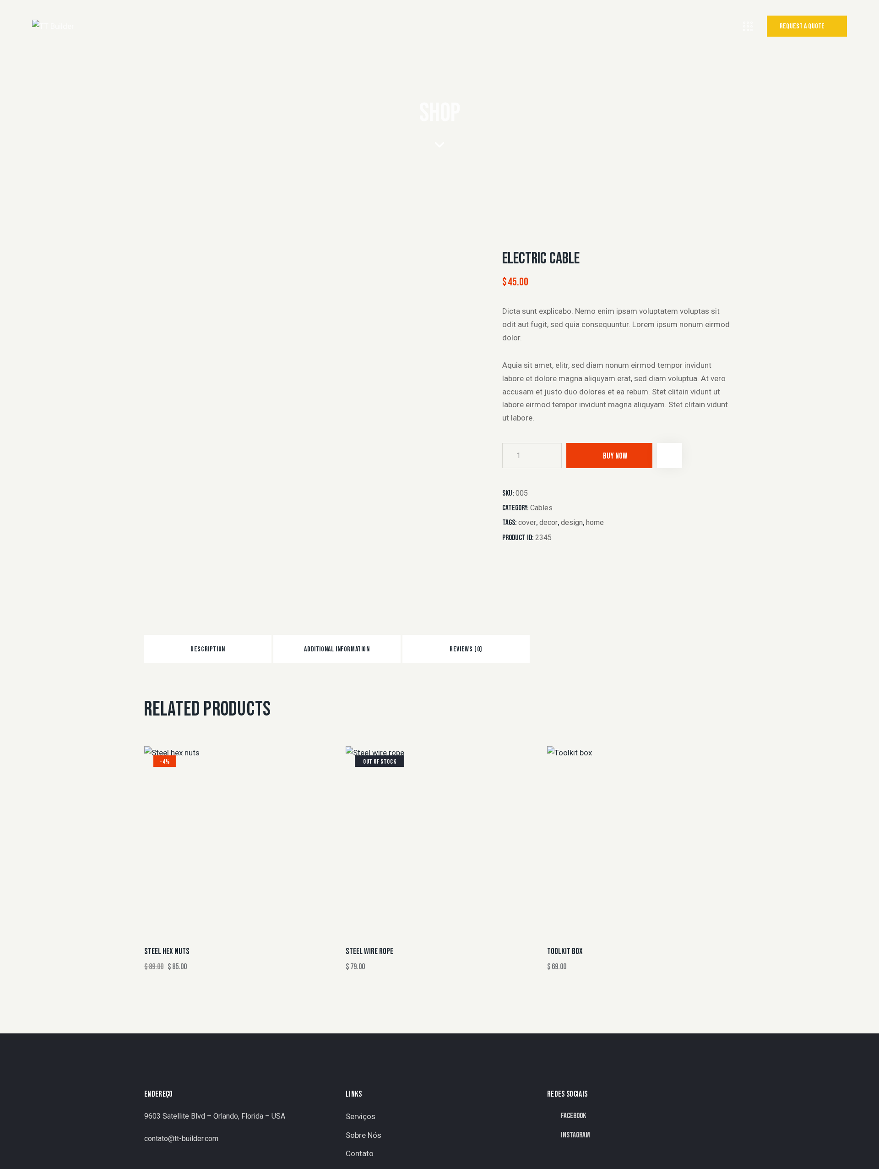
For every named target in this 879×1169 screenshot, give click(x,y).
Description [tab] (207, 649)
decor (548, 522)
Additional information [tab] (336, 649)
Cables (541, 507)
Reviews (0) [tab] (466, 649)
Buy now (615, 456)
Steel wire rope (369, 951)
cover (527, 522)
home (595, 522)
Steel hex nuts (167, 951)
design (572, 522)
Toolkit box (565, 951)
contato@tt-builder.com (181, 1138)
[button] (669, 455)
